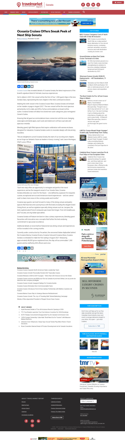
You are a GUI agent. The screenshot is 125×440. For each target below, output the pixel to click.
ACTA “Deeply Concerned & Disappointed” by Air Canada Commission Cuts (45, 315)
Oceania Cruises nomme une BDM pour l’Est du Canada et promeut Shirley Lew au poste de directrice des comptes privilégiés (46, 279)
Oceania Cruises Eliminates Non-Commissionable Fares (35, 286)
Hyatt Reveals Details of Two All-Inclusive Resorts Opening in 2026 (42, 309)
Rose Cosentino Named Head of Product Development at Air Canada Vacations (46, 326)
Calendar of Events (56, 401)
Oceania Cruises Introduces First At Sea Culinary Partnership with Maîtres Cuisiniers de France (44, 290)
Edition (119, 2)
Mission (24, 401)
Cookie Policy (53, 428)
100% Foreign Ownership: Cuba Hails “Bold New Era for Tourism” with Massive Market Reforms (45, 318)
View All (94, 351)
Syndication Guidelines (27, 415)
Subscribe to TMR (94, 326)
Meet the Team (25, 405)
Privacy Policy (61, 428)
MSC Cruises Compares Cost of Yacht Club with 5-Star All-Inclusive (93, 36)
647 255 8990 (83, 415)
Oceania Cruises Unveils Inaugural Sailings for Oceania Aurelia (36, 283)
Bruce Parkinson (23, 38)
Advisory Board (26, 408)
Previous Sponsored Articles (58, 408)
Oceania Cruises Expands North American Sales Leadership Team (38, 270)
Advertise (24, 411)
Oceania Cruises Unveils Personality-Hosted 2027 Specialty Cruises (38, 273)
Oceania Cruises (22, 90)
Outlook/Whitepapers (56, 405)
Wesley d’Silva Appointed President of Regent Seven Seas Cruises (38, 299)
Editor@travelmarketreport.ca (88, 409)
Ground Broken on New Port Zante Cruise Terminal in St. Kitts (92, 57)
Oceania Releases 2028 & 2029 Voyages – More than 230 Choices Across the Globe (44, 276)
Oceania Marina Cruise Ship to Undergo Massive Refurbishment (37, 293)
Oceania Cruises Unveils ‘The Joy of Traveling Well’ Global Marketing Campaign (42, 296)
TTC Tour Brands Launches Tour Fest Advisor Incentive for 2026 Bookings (44, 312)
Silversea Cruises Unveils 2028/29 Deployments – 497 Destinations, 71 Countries (93, 78)
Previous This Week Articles (58, 411)
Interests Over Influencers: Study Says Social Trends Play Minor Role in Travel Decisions (46, 322)
